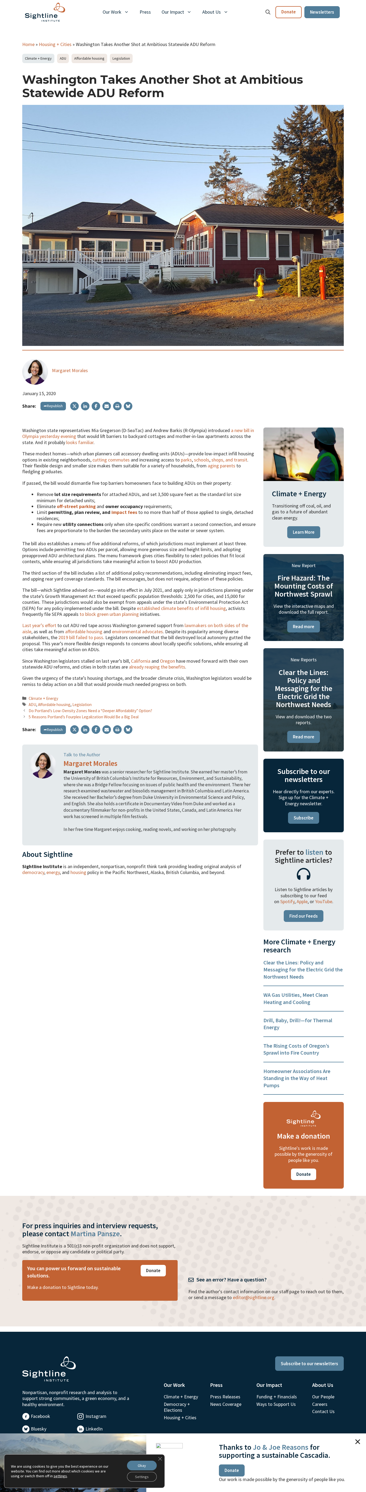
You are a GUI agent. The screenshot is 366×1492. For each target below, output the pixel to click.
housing (78, 872)
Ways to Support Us (276, 1404)
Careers (319, 1404)
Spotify (287, 901)
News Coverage (225, 1404)
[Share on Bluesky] (128, 406)
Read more (303, 626)
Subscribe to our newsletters (309, 1364)
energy (53, 872)
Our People (323, 1397)
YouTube (323, 901)
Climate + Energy (38, 58)
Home (28, 44)
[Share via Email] (106, 406)
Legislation (121, 58)
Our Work (112, 12)
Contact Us (323, 1411)
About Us (211, 12)
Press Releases (225, 1397)
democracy (33, 872)
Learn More (304, 532)
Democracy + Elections (177, 1407)
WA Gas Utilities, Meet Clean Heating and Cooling (295, 998)
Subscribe (303, 818)
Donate (288, 12)
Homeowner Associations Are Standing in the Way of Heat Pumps (296, 1078)
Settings (142, 1476)
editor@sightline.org (253, 1297)
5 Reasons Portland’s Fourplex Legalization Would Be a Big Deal (84, 716)
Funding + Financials (276, 1397)
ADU (63, 58)
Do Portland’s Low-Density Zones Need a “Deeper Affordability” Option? (90, 710)
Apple (302, 901)
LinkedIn (94, 1429)
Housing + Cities (55, 44)
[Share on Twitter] (74, 406)
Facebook (40, 1416)
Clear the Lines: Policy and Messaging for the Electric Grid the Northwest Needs (303, 969)
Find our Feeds (303, 916)
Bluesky (38, 1429)
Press (145, 12)
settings (60, 1476)
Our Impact (173, 12)
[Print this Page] (117, 406)
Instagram (95, 1416)
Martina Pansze (95, 1233)
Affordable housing (89, 58)
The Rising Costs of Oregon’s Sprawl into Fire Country (296, 1049)
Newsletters (322, 12)
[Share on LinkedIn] (85, 406)
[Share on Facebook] (96, 406)
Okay (142, 1465)
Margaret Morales (70, 370)
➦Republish (53, 405)
